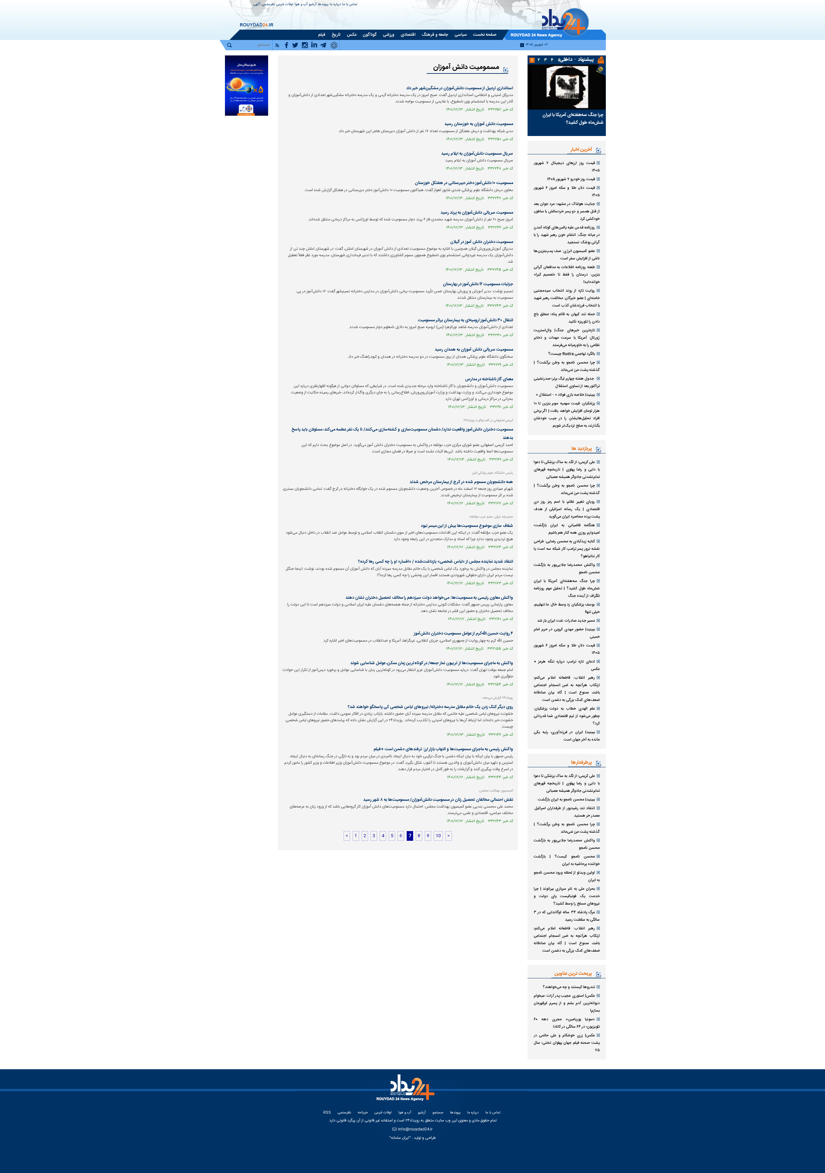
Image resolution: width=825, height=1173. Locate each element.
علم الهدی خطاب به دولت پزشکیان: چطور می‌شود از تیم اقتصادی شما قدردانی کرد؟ (567, 716)
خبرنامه (363, 1113)
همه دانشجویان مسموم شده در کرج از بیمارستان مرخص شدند (461, 482)
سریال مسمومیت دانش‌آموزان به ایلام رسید (477, 153)
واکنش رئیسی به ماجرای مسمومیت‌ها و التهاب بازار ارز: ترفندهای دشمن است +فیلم (443, 749)
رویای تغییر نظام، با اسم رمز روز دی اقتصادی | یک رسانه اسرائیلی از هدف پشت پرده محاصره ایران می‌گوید (567, 509)
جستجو (437, 1113)
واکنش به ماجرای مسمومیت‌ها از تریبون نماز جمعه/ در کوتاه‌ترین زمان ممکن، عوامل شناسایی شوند (431, 663)
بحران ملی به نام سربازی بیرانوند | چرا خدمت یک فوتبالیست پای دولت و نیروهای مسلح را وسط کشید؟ (567, 896)
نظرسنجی (268, 4)
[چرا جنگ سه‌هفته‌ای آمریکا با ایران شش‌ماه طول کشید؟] (567, 87)
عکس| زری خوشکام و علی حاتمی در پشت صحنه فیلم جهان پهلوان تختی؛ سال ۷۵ (567, 1042)
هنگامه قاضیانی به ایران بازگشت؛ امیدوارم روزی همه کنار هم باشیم (567, 529)
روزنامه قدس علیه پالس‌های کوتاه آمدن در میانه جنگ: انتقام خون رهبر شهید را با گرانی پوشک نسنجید (567, 235)
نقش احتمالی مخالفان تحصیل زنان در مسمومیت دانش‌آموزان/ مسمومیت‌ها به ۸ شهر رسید (438, 799)
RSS (327, 1113)
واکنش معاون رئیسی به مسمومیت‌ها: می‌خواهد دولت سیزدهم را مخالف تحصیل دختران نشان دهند (429, 597)
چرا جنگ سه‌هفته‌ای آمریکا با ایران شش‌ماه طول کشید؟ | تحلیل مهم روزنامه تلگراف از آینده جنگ (567, 588)
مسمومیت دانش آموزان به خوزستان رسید (478, 124)
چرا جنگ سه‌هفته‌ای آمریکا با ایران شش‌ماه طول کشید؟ (572, 119)
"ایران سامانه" (400, 1138)
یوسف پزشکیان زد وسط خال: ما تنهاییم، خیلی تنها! (567, 608)
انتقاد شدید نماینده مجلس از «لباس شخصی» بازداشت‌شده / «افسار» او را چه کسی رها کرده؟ (435, 561)
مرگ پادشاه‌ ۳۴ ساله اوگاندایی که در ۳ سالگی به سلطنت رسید (567, 916)
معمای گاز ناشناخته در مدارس (489, 379)
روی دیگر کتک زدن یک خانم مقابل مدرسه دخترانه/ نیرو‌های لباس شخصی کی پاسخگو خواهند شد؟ (430, 707)
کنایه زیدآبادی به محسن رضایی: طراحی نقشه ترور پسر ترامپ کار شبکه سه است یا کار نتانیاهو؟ (567, 548)
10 (438, 836)
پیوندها (323, 4)
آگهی (256, 4)
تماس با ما (349, 4)
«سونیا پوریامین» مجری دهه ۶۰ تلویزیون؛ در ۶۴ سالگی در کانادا (567, 1023)
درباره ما (335, 4)
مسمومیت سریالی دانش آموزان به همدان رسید (474, 349)
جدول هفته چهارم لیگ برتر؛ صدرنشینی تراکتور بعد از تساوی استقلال (567, 382)
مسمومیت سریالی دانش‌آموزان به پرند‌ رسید (477, 212)
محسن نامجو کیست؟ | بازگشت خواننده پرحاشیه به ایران (567, 860)
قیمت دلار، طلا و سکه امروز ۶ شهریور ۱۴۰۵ (567, 192)
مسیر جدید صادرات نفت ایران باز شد (566, 620)
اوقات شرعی (284, 4)
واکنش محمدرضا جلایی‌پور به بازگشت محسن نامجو (567, 569)
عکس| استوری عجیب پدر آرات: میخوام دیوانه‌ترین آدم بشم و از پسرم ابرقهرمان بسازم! (567, 1003)
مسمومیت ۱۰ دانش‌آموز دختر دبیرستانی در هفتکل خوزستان (464, 183)
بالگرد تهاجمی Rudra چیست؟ (571, 354)
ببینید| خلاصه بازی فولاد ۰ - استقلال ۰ (565, 395)
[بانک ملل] (246, 85)
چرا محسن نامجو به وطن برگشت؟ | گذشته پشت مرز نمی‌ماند (567, 366)
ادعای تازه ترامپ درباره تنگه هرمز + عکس (567, 665)
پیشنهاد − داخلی (576, 59)
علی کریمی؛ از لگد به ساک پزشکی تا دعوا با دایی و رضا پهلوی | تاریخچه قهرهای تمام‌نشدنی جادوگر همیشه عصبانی (567, 469)
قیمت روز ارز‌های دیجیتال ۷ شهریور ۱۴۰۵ (567, 167)
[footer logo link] (406, 1091)
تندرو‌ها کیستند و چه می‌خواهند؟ (569, 987)
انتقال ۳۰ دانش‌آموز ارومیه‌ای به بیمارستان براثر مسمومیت (465, 320)
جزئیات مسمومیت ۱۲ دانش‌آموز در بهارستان (478, 284)
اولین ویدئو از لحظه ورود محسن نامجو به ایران (567, 876)
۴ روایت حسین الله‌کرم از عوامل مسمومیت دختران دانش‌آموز (463, 633)
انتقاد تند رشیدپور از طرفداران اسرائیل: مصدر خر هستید (567, 812)
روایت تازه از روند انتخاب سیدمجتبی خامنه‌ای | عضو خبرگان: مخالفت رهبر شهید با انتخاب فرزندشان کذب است (567, 298)
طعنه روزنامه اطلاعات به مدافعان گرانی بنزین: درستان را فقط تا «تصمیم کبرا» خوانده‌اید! (567, 274)
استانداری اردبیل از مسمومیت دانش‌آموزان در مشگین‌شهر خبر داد (459, 88)
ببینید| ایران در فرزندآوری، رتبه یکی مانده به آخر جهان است (567, 736)
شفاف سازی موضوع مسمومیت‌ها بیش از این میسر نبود (467, 525)
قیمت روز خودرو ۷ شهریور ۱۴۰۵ (571, 179)
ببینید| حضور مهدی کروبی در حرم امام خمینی (567, 633)
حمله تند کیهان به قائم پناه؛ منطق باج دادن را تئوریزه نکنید (567, 318)
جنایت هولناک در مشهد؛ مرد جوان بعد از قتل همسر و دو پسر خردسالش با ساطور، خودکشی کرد (567, 211)
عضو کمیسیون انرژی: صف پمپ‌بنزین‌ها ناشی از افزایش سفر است (567, 255)
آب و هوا (301, 4)
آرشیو (312, 4)
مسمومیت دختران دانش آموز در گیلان (481, 242)
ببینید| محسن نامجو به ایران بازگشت (566, 799)
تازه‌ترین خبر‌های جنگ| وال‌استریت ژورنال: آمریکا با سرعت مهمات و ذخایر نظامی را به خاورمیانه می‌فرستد (567, 337)
